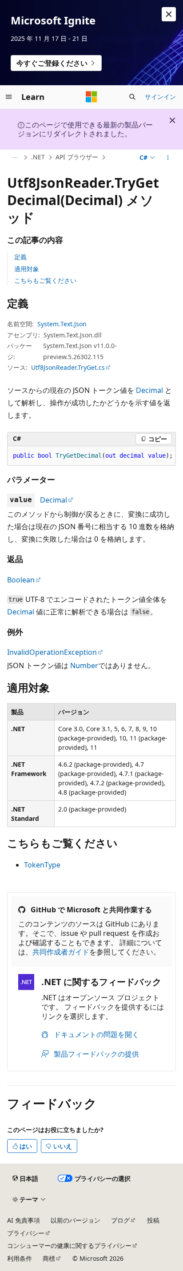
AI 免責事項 (23, 1220)
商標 (49, 1258)
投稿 (153, 1220)
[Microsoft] (91, 97)
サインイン (160, 96)
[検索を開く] (132, 97)
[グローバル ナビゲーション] (9, 97)
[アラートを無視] (169, 14)
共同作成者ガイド (60, 952)
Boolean (21, 580)
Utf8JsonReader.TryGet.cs (68, 367)
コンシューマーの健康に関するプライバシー (69, 1245)
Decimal (149, 390)
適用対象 (26, 269)
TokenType (42, 865)
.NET (38, 157)
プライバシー (25, 1233)
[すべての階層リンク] (15, 157)
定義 (20, 257)
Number (84, 665)
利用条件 (19, 1258)
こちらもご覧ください (45, 280)
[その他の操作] (168, 157)
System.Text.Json (62, 324)
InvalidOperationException (52, 652)
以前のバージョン (75, 1220)
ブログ (120, 1220)
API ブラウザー (77, 157)
